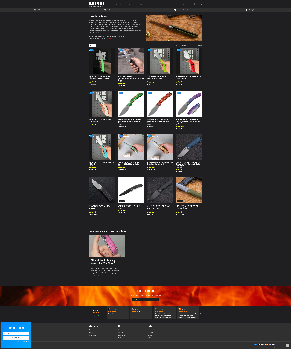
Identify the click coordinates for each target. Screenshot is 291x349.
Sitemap (273, 347)
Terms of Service (93, 338)
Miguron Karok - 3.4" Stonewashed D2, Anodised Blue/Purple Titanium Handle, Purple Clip (188, 121)
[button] (109, 4)
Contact (120, 329)
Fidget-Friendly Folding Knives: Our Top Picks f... (103, 262)
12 (151, 222)
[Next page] (155, 222)
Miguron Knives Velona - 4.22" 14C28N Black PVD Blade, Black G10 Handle (129, 206)
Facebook (150, 329)
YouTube (150, 335)
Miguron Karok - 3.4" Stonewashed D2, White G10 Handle (100, 120)
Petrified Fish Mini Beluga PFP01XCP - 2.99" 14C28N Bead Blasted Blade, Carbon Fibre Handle (101, 206)
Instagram (150, 332)
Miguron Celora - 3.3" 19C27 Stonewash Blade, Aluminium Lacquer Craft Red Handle (158, 121)
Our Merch (121, 338)
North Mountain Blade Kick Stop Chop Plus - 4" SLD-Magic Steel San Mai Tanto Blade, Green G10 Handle (189, 206)
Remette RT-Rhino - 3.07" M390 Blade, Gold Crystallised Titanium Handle (160, 163)
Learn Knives (121, 335)
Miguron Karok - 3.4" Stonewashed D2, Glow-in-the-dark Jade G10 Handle (100, 77)
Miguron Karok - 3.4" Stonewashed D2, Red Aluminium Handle (188, 77)
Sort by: (178, 45)
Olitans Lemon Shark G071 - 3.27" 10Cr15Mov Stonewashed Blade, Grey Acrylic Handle (131, 78)
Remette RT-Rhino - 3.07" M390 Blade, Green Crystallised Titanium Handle (129, 163)
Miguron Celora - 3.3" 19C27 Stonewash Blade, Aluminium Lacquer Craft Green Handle (129, 121)
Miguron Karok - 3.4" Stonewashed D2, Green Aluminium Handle (158, 77)
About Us (120, 332)
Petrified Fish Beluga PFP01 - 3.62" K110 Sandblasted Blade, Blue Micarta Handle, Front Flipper (188, 163)
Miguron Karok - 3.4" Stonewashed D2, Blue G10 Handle (101, 163)
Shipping (91, 329)
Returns (91, 332)
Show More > (111, 38)
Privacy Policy (92, 335)
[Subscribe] (157, 299)
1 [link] (135, 222)
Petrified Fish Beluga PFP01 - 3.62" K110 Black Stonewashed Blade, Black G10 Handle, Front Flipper (159, 206)
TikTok (149, 338)
